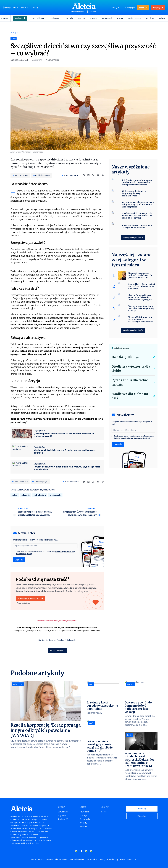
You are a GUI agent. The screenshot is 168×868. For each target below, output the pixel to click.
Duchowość (55, 18)
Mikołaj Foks (37, 60)
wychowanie (55, 495)
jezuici (129, 735)
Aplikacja (83, 815)
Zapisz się (19, 559)
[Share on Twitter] (93, 175)
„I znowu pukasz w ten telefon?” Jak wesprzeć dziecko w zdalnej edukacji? (64, 435)
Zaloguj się (131, 7)
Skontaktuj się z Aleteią (116, 859)
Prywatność (132, 859)
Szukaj (35, 7)
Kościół (120, 18)
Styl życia (69, 18)
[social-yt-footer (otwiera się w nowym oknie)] (76, 851)
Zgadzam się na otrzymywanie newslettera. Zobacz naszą (45, 553)
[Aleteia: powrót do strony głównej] (84, 6)
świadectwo (18, 684)
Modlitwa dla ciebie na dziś (130, 396)
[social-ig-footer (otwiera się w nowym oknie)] (91, 851)
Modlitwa (18, 18)
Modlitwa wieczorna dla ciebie (131, 368)
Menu (5, 18)
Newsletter (84, 812)
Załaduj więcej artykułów (133, 237)
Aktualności (107, 18)
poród (91, 723)
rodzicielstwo (40, 495)
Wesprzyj (156, 7)
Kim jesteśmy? (61, 859)
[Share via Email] (98, 175)
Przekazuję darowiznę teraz (29, 598)
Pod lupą (81, 18)
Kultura (93, 18)
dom (91, 684)
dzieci (14, 495)
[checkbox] (14, 552)
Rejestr (142, 7)
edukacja (26, 495)
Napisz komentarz (57, 650)
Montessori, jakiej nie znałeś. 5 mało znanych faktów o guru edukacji (65, 451)
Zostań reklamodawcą (95, 859)
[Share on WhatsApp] (103, 175)
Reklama (83, 826)
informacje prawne (76, 859)
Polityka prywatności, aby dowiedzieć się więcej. (132, 438)
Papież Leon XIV (134, 18)
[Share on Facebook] (84, 175)
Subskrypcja (85, 819)
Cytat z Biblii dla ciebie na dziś (130, 382)
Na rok (103, 812)
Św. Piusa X (93, 12)
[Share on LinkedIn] (88, 175)
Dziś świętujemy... (125, 357)
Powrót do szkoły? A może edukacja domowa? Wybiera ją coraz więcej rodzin (67, 468)
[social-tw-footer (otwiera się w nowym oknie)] (86, 851)
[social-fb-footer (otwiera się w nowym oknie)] (81, 851)
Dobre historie (38, 18)
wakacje (130, 684)
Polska (162, 18)
